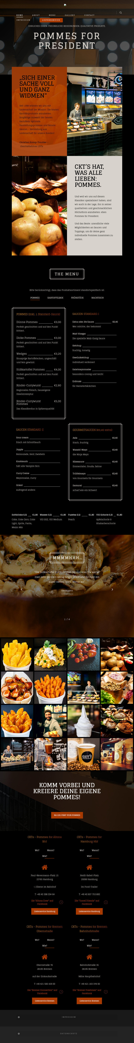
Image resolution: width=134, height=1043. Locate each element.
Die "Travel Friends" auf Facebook (87, 902)
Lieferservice (51, 20)
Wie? (44, 856)
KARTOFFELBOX (55, 298)
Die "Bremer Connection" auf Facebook (42, 992)
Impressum (23, 20)
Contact (89, 15)
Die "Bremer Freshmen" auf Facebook (87, 992)
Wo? (37, 850)
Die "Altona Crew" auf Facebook (42, 902)
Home (19, 15)
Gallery (70, 15)
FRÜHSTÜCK (77, 298)
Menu (52, 15)
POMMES (35, 298)
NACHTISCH (97, 298)
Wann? (50, 850)
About (36, 15)
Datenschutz (68, 1033)
